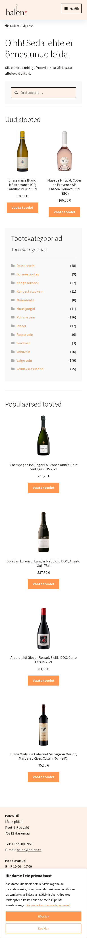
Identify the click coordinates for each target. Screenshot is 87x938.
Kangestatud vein (30, 291)
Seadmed (23, 343)
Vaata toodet (22, 207)
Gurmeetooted (28, 274)
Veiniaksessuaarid (30, 369)
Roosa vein (25, 334)
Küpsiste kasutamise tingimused (48, 905)
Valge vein (24, 360)
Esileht (14, 26)
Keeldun (43, 928)
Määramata (25, 300)
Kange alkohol (28, 283)
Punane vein (26, 317)
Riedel (21, 326)
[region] (43, 903)
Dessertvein (26, 265)
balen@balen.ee (29, 849)
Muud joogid (26, 308)
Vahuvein (23, 351)
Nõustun (43, 916)
